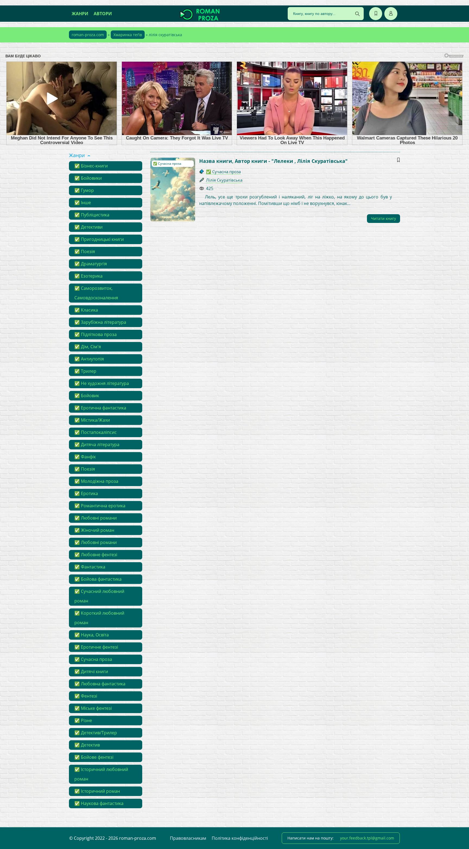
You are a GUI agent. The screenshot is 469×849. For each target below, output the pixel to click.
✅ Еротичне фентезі (96, 647)
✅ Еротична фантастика (100, 408)
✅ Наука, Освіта (91, 635)
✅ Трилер (85, 371)
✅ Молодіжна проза (96, 481)
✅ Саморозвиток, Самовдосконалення (96, 293)
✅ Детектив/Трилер (95, 733)
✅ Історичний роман (97, 791)
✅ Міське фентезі (93, 708)
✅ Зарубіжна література (100, 322)
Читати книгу (383, 218)
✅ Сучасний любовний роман (99, 596)
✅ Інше (82, 203)
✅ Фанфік (85, 457)
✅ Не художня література (101, 383)
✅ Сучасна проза (93, 659)
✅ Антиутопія (89, 359)
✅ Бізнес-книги (91, 166)
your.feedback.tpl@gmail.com (367, 838)
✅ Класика (86, 310)
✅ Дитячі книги (91, 671)
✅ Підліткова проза (95, 334)
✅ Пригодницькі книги (99, 239)
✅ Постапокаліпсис (95, 432)
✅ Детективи (88, 227)
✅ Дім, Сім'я (87, 347)
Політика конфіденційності (240, 838)
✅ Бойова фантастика (98, 579)
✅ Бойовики (88, 178)
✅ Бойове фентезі (93, 757)
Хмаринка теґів (127, 34)
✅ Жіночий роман (94, 530)
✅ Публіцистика (91, 215)
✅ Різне (83, 720)
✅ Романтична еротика (99, 506)
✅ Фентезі (85, 696)
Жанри (80, 14)
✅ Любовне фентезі (95, 555)
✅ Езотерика (88, 276)
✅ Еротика (86, 493)
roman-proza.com (88, 34)
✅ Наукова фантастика (98, 803)
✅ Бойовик (86, 396)
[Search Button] (357, 14)
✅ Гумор (84, 190)
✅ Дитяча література (96, 444)
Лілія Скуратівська (224, 180)
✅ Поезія (84, 251)
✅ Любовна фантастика (99, 684)
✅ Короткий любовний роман (99, 618)
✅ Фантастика (89, 567)
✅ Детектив (87, 745)
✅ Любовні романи (95, 518)
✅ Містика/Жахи (92, 420)
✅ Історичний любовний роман (101, 774)
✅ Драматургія (90, 264)
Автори (103, 14)
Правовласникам (188, 838)
